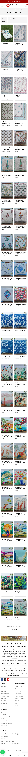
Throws (16, 703)
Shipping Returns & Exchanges (5, 713)
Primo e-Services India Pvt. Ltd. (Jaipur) (11, 734)
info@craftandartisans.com (7, 741)
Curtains (17, 689)
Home (7, 9)
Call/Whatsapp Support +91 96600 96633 (12, 744)
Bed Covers (18, 694)
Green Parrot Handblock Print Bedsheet (19, 123)
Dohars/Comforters (20, 698)
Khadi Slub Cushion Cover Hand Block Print (20, 149)
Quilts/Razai (18, 701)
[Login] (24, 755)
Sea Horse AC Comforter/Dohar (19, 44)
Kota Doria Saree (5, 696)
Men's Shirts (4, 701)
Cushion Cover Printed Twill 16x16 (6, 618)
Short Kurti (3, 686)
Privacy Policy (4, 721)
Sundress (3, 689)
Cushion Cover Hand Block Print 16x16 (6, 253)
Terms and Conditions (6, 723)
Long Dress (4, 698)
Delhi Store (3, 739)
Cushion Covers (19, 696)
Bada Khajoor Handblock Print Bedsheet (5, 123)
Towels (16, 706)
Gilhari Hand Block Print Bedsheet (6, 148)
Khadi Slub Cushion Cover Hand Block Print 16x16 (6, 175)
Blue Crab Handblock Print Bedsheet (5, 97)
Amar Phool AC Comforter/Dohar (19, 70)
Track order (4, 726)
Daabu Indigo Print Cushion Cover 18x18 (6, 332)
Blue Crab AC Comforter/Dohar (6, 70)
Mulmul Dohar (18, 686)
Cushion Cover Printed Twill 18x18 (6, 383)
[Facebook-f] (2, 679)
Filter (3, 21)
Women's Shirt (4, 703)
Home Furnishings (14, 9)
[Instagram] (5, 679)
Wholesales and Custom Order (7, 717)
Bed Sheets (18, 691)
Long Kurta (3, 691)
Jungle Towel (4, 43)
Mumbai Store (4, 736)
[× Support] (2, 752)
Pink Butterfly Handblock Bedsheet (18, 97)
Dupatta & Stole (5, 694)
